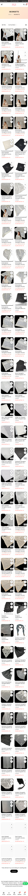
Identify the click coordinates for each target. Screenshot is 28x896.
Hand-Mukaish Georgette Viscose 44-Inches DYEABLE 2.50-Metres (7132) (6, 837)
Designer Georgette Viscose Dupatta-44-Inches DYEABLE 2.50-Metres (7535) (20, 815)
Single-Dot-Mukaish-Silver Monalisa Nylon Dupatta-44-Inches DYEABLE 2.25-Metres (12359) (7, 484)
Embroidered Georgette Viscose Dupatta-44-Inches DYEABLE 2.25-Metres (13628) (7, 263)
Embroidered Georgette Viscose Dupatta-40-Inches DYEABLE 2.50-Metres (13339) (7, 329)
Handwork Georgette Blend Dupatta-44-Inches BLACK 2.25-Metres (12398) (20, 462)
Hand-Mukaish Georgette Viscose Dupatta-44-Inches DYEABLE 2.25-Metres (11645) (20, 484)
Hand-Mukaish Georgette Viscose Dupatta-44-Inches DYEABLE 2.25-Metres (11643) (20, 506)
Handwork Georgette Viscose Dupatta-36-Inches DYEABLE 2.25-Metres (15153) (7, 87)
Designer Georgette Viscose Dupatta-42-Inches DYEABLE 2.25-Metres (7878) (7, 197)
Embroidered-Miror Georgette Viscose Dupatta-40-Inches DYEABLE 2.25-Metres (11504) (20, 550)
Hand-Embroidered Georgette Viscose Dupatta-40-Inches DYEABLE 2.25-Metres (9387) (20, 682)
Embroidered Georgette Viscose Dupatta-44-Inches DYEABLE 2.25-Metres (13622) (20, 285)
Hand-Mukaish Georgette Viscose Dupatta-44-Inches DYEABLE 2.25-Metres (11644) (7, 506)
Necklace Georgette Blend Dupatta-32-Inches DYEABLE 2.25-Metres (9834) (20, 638)
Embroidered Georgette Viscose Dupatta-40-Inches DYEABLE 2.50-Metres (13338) (20, 329)
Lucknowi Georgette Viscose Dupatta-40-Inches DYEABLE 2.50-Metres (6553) (7, 859)
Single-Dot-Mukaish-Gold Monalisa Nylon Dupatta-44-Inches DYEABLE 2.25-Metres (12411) (7, 462)
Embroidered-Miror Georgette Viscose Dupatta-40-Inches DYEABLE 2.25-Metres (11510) (20, 528)
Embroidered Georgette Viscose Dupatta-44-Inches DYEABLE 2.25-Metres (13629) (20, 241)
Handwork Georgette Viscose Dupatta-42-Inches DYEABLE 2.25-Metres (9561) (7, 660)
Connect (14, 871)
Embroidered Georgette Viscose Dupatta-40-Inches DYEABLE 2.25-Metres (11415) (7, 594)
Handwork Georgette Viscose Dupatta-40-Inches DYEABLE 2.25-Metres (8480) (20, 704)
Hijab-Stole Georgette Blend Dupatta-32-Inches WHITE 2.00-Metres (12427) (20, 440)
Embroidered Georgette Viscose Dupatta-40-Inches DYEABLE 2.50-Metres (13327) (20, 352)
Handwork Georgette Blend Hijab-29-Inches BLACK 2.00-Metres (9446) (20, 660)
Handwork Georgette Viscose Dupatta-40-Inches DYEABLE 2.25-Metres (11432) (7, 572)
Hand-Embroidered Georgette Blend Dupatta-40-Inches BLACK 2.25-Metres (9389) (7, 682)
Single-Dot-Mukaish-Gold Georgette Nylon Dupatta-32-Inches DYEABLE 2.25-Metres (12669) (7, 440)
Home (9, 14)
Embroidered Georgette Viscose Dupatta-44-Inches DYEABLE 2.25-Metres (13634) (20, 219)
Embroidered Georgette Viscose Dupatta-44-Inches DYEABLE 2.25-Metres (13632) (7, 241)
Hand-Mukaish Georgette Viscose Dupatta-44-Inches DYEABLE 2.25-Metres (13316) (7, 396)
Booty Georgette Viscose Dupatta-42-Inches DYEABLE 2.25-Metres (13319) (20, 374)
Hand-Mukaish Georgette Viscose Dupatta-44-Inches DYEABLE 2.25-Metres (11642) (7, 528)
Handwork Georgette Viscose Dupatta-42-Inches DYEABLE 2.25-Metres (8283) (20, 749)
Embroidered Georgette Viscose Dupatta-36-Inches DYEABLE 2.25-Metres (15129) (20, 131)
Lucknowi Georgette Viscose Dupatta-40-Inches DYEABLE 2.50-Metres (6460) (20, 859)
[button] (24, 4)
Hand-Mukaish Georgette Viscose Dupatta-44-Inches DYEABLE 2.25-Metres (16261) (7, 43)
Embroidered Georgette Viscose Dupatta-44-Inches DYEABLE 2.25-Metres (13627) (20, 263)
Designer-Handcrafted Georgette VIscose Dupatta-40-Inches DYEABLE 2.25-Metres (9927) (7, 638)
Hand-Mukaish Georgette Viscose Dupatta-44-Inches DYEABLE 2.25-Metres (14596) (7, 153)
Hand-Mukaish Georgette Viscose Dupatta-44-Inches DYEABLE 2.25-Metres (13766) (20, 197)
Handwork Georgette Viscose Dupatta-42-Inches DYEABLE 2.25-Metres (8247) (7, 771)
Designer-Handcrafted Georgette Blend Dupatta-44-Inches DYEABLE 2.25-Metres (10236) (7, 616)
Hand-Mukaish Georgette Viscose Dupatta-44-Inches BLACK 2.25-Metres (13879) (7, 175)
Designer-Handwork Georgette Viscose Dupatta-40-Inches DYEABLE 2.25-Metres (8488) (7, 704)
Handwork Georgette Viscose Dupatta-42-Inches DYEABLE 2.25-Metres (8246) (20, 771)
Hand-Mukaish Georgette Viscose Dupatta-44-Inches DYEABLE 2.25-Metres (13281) (20, 396)
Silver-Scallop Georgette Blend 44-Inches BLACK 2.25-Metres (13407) (20, 307)
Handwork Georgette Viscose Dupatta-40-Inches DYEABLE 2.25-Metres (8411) (20, 727)
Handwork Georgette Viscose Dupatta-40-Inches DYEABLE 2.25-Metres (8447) (7, 727)
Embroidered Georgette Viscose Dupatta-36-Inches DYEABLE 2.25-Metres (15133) (7, 109)
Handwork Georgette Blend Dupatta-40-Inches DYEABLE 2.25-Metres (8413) (7, 749)
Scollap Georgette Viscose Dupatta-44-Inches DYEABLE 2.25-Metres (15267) (20, 65)
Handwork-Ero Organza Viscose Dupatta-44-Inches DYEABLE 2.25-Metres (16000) (20, 43)
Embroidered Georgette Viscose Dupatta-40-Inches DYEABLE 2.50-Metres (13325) (7, 374)
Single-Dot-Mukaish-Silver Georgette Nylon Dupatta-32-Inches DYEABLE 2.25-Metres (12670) (20, 418)
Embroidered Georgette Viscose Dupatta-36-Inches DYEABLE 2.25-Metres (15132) (20, 109)
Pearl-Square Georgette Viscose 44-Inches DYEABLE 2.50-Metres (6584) (20, 837)
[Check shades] (11, 30)
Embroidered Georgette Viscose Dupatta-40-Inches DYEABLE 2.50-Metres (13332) (7, 352)
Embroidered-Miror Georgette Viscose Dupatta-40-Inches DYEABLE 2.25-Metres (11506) (7, 550)
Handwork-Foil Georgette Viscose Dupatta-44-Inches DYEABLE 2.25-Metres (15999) (7, 65)
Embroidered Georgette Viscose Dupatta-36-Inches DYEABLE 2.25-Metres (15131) (7, 131)
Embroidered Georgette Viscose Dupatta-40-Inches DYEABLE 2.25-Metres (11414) (20, 594)
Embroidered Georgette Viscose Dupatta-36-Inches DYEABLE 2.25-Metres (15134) (20, 87)
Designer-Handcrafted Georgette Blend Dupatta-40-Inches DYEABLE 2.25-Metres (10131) (20, 616)
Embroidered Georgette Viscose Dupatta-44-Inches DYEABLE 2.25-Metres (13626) (7, 285)
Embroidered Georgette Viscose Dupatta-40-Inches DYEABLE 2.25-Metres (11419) (20, 572)
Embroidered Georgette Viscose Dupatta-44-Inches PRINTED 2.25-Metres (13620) (7, 307)
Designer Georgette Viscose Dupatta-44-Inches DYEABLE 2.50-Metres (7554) (7, 815)
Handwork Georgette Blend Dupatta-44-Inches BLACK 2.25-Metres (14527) (20, 153)
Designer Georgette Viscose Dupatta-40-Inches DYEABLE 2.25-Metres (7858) (20, 793)
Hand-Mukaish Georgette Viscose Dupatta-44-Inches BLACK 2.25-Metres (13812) (20, 175)
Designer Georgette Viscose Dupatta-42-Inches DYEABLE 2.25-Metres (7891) (7, 793)
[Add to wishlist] (11, 33)
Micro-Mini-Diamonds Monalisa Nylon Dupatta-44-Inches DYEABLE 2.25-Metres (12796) (7, 418)
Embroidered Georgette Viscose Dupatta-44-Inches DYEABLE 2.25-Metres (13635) (7, 219)
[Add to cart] (25, 140)
